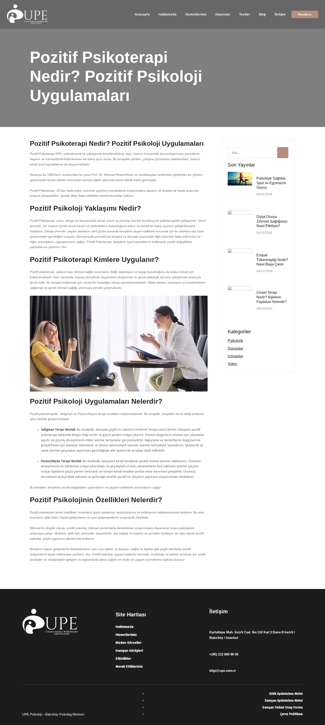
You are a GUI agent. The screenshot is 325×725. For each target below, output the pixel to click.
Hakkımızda (167, 14)
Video (232, 364)
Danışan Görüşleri (129, 651)
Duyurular (222, 14)
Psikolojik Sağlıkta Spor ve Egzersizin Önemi (271, 182)
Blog (262, 14)
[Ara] (282, 152)
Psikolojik (235, 341)
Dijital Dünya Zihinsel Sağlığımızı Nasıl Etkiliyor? (271, 221)
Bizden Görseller (128, 643)
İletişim (280, 14)
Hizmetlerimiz (195, 14)
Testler (244, 14)
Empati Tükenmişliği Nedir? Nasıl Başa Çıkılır (272, 259)
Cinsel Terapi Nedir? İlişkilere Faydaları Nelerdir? (271, 297)
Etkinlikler (123, 659)
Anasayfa (142, 14)
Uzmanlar (235, 356)
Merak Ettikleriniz (129, 666)
